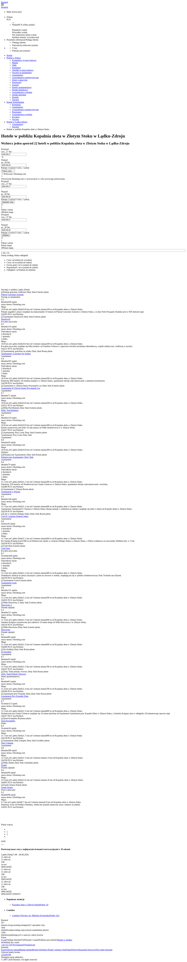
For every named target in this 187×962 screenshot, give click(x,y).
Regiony (36, 950)
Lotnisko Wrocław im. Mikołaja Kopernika (35, 915)
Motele (15, 63)
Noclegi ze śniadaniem (22, 72)
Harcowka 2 (6, 605)
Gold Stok (5, 548)
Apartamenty (17, 75)
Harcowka (5, 630)
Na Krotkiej (6, 652)
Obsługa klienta (13, 940)
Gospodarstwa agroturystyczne (25, 77)
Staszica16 (5, 319)
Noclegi (15, 100)
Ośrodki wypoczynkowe (22, 70)
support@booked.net (26, 945)
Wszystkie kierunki (104, 950)
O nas (3, 940)
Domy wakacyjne (19, 80)
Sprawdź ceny (7, 202)
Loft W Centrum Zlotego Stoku (14, 516)
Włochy (74, 950)
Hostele (15, 97)
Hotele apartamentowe (21, 87)
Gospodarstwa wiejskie (22, 92)
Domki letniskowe (20, 90)
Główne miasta (12, 950)
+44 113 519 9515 (9, 945)
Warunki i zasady (31, 940)
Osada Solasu (7, 787)
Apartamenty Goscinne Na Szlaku (16, 354)
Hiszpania (82, 950)
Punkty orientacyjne (56, 950)
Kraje (3, 950)
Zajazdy (15, 85)
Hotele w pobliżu (64, 940)
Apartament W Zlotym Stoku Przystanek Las (20, 388)
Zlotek (4, 765)
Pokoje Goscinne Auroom (12, 294)
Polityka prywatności (48, 940)
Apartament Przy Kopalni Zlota (14, 696)
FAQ (22, 940)
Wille (14, 65)
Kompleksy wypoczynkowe (24, 60)
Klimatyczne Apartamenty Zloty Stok (17, 457)
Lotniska (28, 950)
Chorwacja (91, 950)
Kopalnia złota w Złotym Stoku (30, 905)
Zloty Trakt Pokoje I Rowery (13, 674)
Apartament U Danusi (10, 492)
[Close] (2, 844)
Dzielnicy (44, 950)
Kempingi (16, 68)
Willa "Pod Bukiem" (10, 410)
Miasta (22, 950)
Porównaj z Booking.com (15, 174)
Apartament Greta (9, 583)
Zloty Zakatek (7, 743)
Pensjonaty (16, 82)
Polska (68, 950)
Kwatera (15, 117)
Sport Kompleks (8, 721)
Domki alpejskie (19, 95)
